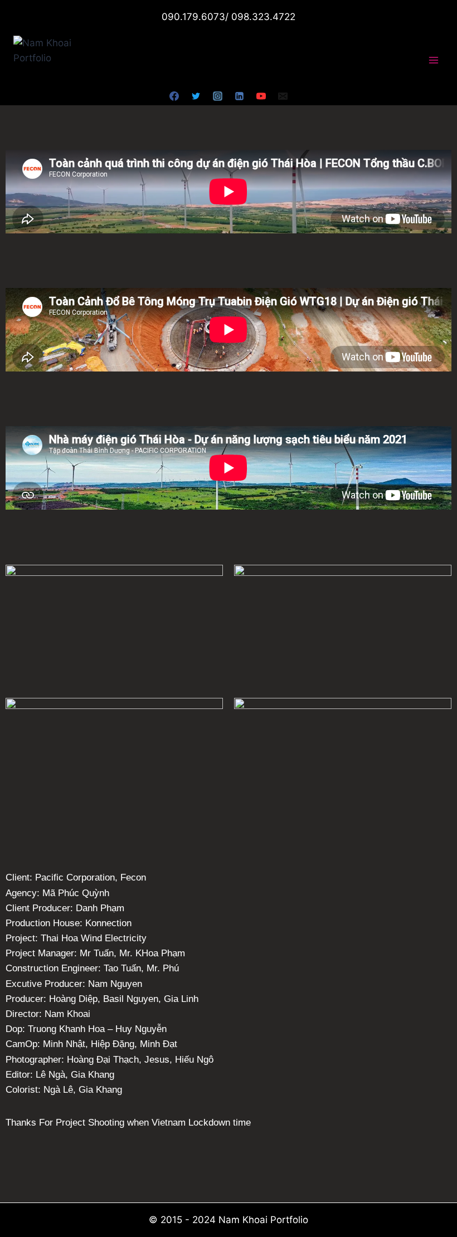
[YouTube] (261, 95)
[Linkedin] (239, 95)
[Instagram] (217, 95)
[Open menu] (433, 60)
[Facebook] (173, 95)
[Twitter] (195, 95)
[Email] (283, 95)
